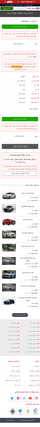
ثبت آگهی (6, 8)
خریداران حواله (19, 5)
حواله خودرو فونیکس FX (13, 335)
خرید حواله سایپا (34, 327)
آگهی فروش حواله (28, 5)
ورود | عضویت (19, 8)
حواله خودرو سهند (14, 347)
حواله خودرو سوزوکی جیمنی (32, 343)
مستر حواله (16, 420)
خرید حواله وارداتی (14, 323)
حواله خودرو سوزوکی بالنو (33, 347)
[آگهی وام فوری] (20, 1)
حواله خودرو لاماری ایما (33, 331)
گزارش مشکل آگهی (20, 146)
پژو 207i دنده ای (21, 81)
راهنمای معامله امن (16, 67)
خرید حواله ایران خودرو (13, 327)
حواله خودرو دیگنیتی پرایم (33, 335)
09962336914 (17, 44)
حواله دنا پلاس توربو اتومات (12, 339)
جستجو (12, 5)
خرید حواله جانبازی (34, 323)
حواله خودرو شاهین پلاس (33, 339)
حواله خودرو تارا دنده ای (13, 331)
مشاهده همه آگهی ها (19, 315)
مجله (7, 5)
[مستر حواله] (33, 8)
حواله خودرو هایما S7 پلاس (12, 352)
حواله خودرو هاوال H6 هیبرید (32, 352)
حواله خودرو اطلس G (14, 343)
